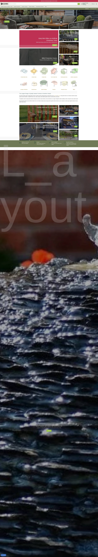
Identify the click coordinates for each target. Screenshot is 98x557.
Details (53, 144)
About (1, 8)
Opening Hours (9, 8)
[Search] (79, 4)
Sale (46, 6)
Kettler (55, 95)
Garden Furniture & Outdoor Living (6, 6)
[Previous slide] (2, 428)
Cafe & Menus (14, 8)
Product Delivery (22, 8)
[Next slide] (96, 428)
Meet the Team (5, 8)
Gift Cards (25, 8)
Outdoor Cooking (24, 6)
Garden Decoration (17, 6)
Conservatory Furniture (40, 6)
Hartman (59, 95)
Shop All (6, 21)
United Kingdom (93, 8)
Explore (3, 431)
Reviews (18, 8)
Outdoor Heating (31, 6)
